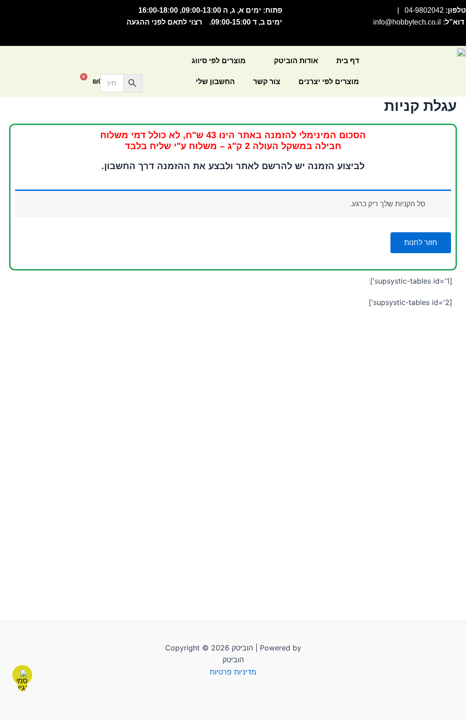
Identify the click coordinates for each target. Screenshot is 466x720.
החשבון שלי (215, 81)
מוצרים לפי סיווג (219, 61)
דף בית (347, 61)
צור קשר (266, 81)
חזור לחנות (420, 242)
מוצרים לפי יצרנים (329, 81)
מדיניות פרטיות (233, 671)
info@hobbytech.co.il (407, 22)
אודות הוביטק (296, 61)
